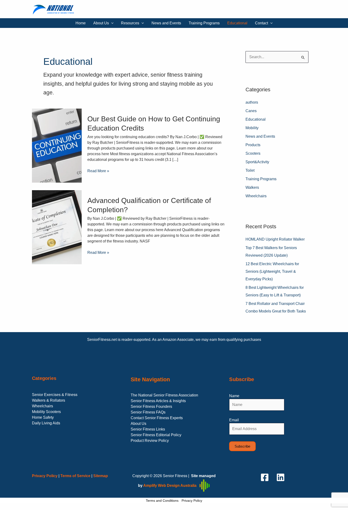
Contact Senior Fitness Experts (157, 418)
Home (81, 23)
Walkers (252, 187)
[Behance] (280, 477)
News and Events (166, 23)
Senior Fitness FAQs (148, 412)
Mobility (252, 128)
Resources (130, 23)
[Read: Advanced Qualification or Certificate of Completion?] (57, 227)
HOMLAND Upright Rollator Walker (275, 239)
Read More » (98, 170)
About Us (101, 23)
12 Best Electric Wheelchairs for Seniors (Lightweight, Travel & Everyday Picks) (272, 271)
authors (251, 102)
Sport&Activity (257, 162)
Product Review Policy (150, 441)
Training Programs (204, 23)
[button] (111, 23)
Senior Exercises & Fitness (54, 395)
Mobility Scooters (46, 412)
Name (234, 396)
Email (234, 420)
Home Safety (43, 417)
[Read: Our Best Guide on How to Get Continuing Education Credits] (57, 145)
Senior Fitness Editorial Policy (156, 435)
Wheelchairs (256, 196)
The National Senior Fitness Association (164, 395)
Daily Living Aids (46, 423)
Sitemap (100, 476)
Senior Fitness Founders (151, 406)
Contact (261, 23)
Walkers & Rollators (48, 400)
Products (252, 145)
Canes (251, 111)
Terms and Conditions (162, 500)
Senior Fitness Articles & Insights (158, 401)
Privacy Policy (192, 500)
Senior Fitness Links (148, 429)
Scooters (252, 153)
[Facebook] (264, 477)
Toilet (249, 170)
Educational (237, 23)
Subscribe (242, 446)
